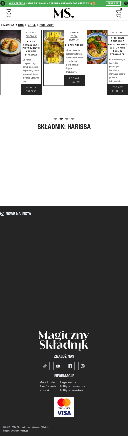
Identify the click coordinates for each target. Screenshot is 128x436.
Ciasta (30, 33)
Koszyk (45, 391)
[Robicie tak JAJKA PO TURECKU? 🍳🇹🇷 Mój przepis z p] (32, 271)
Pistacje (31, 36)
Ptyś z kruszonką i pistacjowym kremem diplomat (31, 48)
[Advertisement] (64, 178)
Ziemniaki (74, 40)
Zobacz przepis (31, 89)
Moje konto (47, 383)
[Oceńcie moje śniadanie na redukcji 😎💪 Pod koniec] (32, 307)
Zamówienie (48, 387)
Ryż (122, 33)
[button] (55, 118)
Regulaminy (68, 383)
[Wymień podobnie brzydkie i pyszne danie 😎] (96, 271)
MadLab (24, 431)
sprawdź (113, 3)
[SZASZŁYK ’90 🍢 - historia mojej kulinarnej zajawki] (96, 307)
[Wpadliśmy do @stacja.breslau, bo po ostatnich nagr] (32, 235)
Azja (115, 33)
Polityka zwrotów (71, 391)
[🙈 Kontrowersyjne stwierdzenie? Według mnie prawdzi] (96, 235)
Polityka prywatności (74, 387)
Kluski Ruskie (74, 45)
